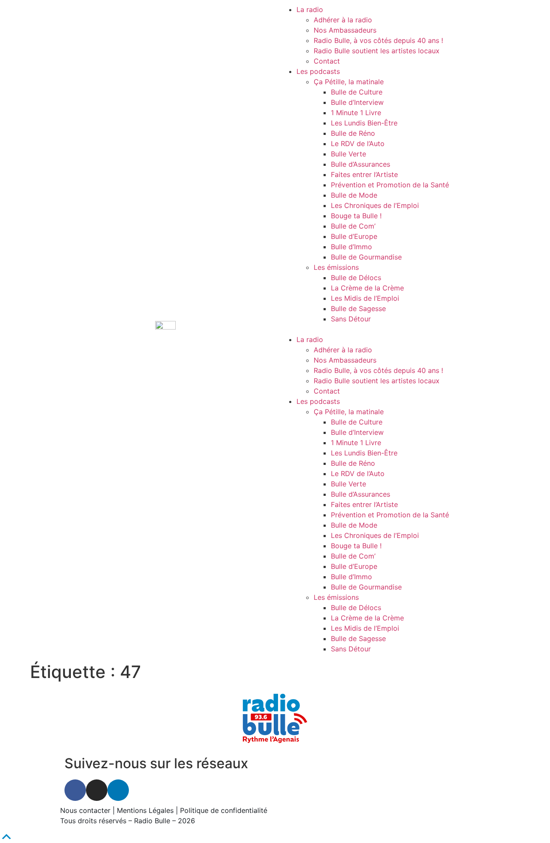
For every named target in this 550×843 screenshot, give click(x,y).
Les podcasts (318, 71)
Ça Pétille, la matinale (349, 81)
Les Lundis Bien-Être (364, 123)
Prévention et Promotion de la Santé (390, 184)
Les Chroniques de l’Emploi (375, 205)
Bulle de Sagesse (358, 308)
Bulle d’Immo (351, 246)
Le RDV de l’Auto (358, 143)
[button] (384, 329)
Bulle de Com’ (353, 226)
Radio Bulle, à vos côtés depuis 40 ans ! (378, 40)
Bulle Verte (348, 154)
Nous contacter (85, 810)
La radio (309, 9)
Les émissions (336, 267)
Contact (327, 61)
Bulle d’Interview (357, 102)
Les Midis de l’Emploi (365, 298)
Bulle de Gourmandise (366, 257)
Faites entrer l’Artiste (364, 174)
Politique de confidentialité (223, 810)
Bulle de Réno (353, 133)
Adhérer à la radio (343, 19)
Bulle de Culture (356, 92)
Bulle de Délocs (356, 277)
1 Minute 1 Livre (356, 112)
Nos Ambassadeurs (345, 30)
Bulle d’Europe (354, 236)
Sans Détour (351, 319)
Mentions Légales (145, 810)
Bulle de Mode (354, 195)
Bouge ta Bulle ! (356, 215)
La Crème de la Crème (367, 288)
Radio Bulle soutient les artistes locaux (377, 50)
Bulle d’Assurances (360, 164)
